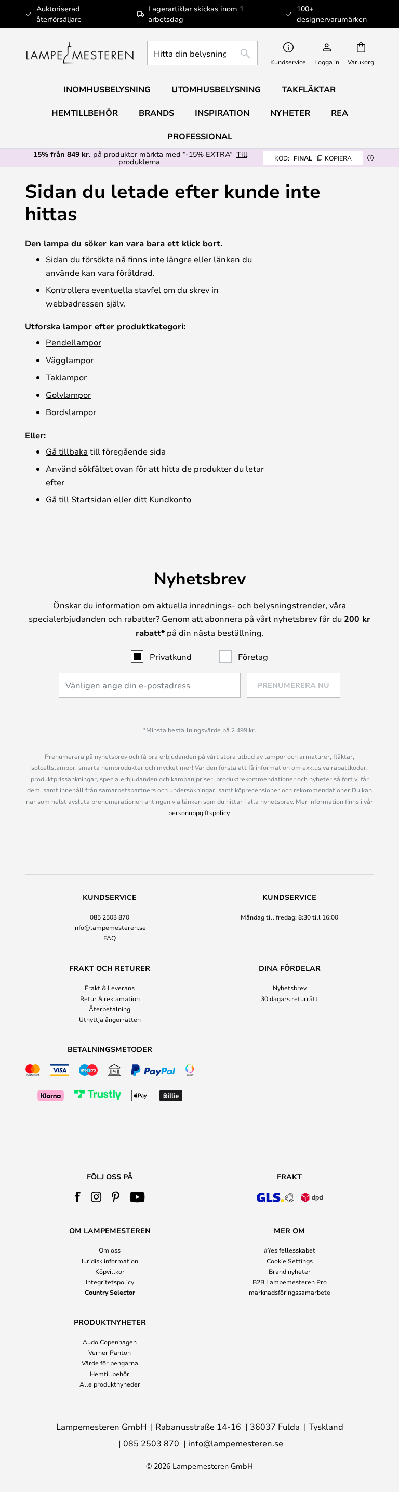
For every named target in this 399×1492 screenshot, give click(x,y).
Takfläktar (309, 89)
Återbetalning (109, 1009)
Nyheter (290, 112)
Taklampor (66, 376)
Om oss (110, 1250)
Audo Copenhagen (110, 1342)
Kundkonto (170, 499)
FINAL (313, 158)
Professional (199, 136)
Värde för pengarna (110, 1362)
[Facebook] (78, 1197)
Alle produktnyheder (109, 1384)
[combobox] (202, 53)
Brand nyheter (290, 1271)
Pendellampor (73, 342)
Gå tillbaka (67, 451)
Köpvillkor (110, 1271)
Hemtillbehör (109, 1373)
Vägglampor (70, 359)
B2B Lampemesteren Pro (289, 1281)
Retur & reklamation (110, 998)
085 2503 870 (109, 917)
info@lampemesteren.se (109, 927)
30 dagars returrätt (289, 998)
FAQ (109, 938)
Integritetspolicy (110, 1281)
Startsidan (91, 499)
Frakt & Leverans (110, 987)
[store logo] (80, 53)
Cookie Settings (290, 1261)
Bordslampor (71, 411)
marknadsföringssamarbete (289, 1292)
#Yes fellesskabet (289, 1250)
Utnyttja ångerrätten (110, 1019)
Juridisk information (109, 1261)
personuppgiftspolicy (198, 812)
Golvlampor (68, 394)
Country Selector (110, 1292)
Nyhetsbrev (290, 987)
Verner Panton (109, 1352)
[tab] (109, 918)
